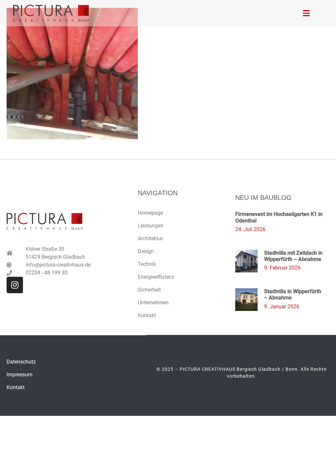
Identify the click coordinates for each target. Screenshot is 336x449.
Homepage (150, 213)
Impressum (19, 374)
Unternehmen (153, 302)
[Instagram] (15, 285)
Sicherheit (149, 290)
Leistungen (150, 226)
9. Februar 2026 (282, 268)
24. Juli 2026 (250, 229)
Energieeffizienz (156, 277)
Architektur (150, 238)
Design (146, 251)
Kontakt (147, 315)
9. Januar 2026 (281, 306)
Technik (147, 264)
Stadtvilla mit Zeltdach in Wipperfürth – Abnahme (293, 256)
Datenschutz (21, 362)
